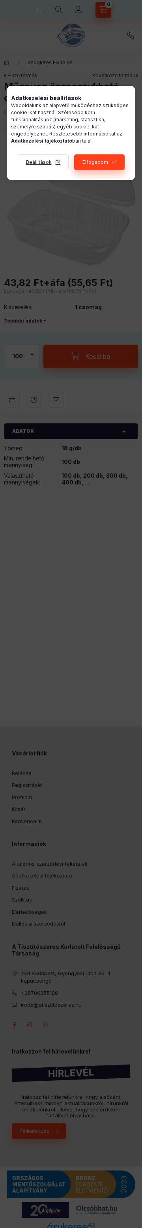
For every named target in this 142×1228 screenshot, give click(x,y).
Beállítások (39, 162)
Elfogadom (95, 162)
